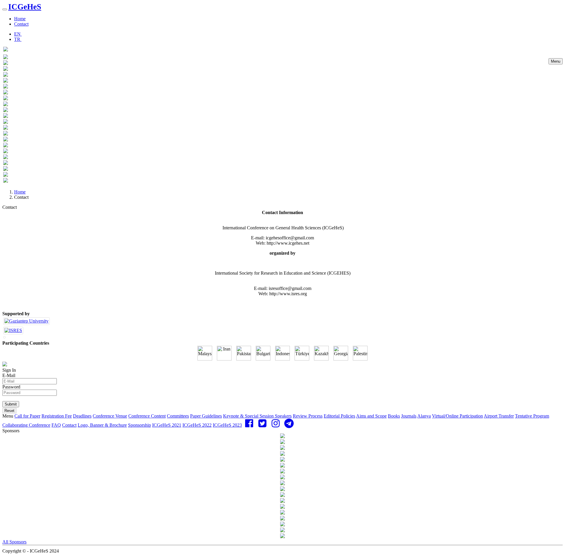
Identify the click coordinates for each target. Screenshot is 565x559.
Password (11, 386)
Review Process (308, 415)
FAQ (56, 425)
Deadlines (82, 415)
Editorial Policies (339, 415)
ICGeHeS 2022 (197, 425)
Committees (178, 415)
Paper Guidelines (206, 415)
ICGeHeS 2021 (166, 425)
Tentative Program (532, 415)
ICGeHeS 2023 (227, 425)
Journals (408, 415)
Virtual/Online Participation (457, 415)
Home (20, 18)
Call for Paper (27, 415)
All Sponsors (14, 541)
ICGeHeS (24, 6)
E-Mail (8, 375)
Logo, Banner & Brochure (102, 425)
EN (18, 33)
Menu (555, 61)
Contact (21, 23)
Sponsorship (139, 425)
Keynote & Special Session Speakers (257, 415)
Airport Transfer (499, 415)
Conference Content (147, 415)
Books (394, 415)
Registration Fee (56, 415)
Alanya (424, 415)
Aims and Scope (371, 415)
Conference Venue (110, 415)
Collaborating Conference (26, 425)
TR (17, 39)
